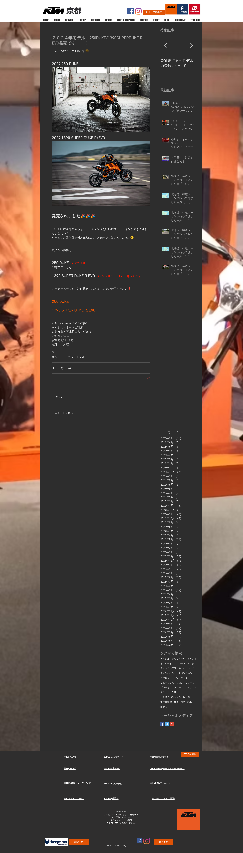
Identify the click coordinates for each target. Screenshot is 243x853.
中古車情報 (166, 702)
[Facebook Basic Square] (162, 724)
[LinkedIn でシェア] (69, 368)
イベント (192, 659)
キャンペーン (167, 673)
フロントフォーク (185, 683)
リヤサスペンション (170, 697)
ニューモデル (76, 357)
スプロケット (167, 678)
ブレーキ (165, 687)
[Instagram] (138, 11)
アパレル (165, 659)
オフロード (166, 663)
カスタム (192, 663)
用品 (183, 702)
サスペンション (184, 673)
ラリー (175, 692)
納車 (189, 702)
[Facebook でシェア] (53, 368)
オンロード (59, 357)
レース (186, 697)
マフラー (176, 687)
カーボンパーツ (187, 668)
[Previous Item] (165, 45)
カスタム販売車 (168, 668)
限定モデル (166, 707)
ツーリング (182, 678)
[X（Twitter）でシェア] (61, 368)
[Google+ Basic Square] (172, 724)
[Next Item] (191, 45)
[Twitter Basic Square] (167, 724)
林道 (176, 702)
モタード (165, 692)
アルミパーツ (178, 659)
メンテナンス (190, 687)
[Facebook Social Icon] (130, 11)
